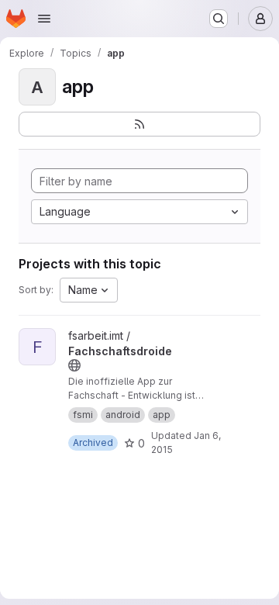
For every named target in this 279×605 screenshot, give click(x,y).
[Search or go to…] (218, 18)
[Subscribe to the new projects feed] (139, 124)
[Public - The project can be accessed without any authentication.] (74, 365)
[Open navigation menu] (44, 18)
